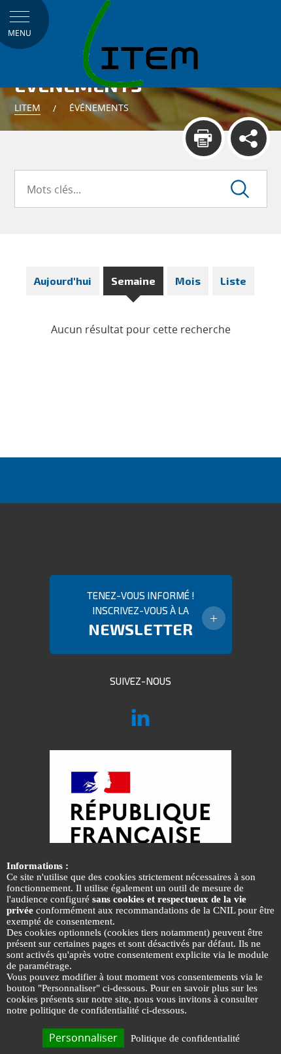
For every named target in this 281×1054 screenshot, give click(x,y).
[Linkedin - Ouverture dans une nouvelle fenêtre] (140, 723)
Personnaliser (83, 1037)
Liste (233, 280)
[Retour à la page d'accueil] (140, 43)
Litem (27, 107)
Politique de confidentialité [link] (185, 1038)
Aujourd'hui (62, 280)
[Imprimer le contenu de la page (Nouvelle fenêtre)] (203, 138)
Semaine (133, 280)
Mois (188, 280)
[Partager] (248, 138)
